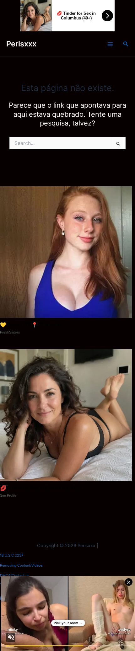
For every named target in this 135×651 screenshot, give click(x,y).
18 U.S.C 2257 (11, 555)
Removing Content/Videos (21, 565)
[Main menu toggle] (110, 44)
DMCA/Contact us (14, 575)
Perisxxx (21, 43)
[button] (126, 44)
